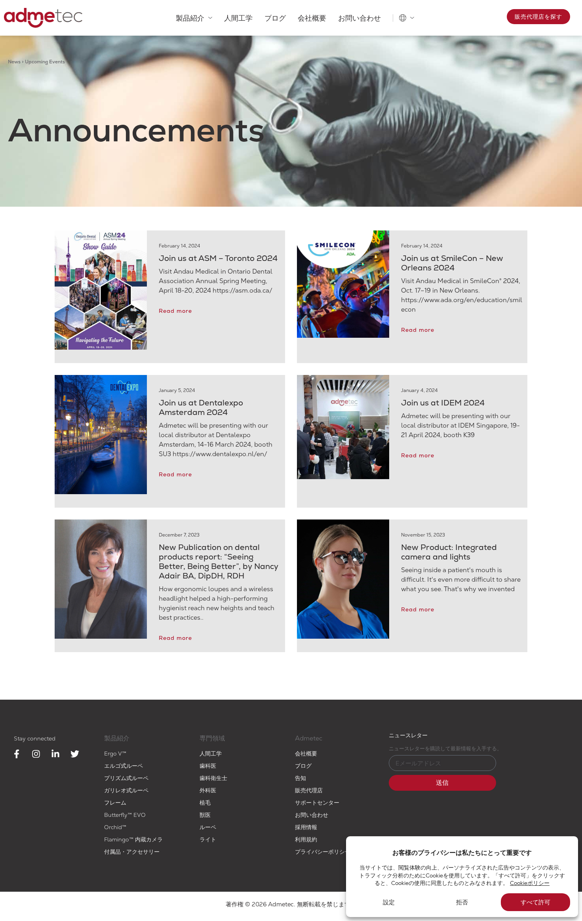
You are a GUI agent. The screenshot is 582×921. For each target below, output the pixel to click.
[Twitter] (75, 754)
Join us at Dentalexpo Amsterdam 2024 (201, 407)
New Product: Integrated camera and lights (449, 552)
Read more (175, 310)
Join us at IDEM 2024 (443, 403)
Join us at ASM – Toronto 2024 (218, 258)
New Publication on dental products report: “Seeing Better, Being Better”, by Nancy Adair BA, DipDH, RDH (218, 561)
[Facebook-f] (16, 754)
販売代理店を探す (538, 16)
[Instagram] (36, 754)
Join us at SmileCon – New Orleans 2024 (452, 263)
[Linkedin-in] (55, 754)
